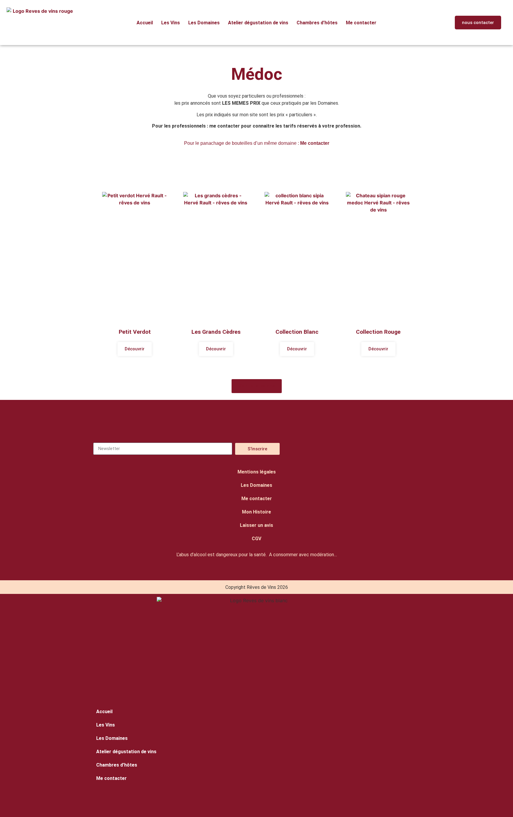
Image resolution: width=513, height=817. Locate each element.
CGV (256, 538)
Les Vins (170, 23)
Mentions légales (257, 472)
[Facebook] (366, 448)
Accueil (145, 23)
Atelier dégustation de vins (258, 23)
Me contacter (361, 23)
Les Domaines (204, 23)
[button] (439, 23)
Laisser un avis (256, 525)
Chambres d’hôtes (317, 23)
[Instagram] (338, 448)
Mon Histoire (256, 512)
